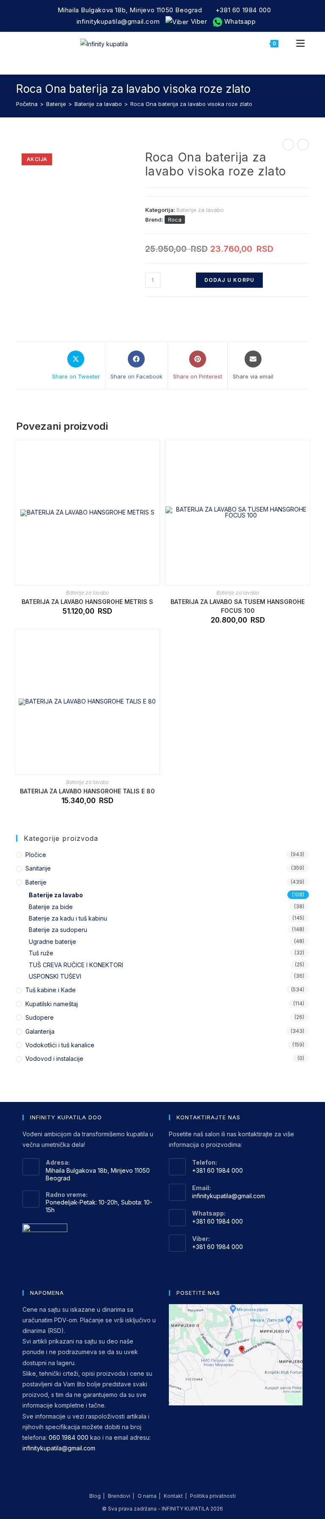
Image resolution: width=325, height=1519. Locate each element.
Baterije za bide (51, 906)
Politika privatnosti (213, 1496)
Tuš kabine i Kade (50, 989)
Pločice (35, 854)
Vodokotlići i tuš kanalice (59, 1045)
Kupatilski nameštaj (51, 1003)
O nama (147, 1496)
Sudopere (39, 1017)
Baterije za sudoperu (58, 929)
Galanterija (40, 1031)
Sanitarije (38, 868)
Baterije (56, 103)
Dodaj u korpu (229, 280)
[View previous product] (288, 144)
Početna (27, 103)
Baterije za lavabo (98, 103)
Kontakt (173, 1496)
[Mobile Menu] (300, 43)
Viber (198, 21)
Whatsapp (239, 21)
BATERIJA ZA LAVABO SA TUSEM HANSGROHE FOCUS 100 (238, 606)
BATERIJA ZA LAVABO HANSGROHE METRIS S (87, 601)
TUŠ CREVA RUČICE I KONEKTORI (76, 964)
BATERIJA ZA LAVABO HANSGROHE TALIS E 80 (87, 791)
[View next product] (303, 144)
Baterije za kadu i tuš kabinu (68, 918)
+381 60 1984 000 (243, 10)
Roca (175, 219)
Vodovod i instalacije (54, 1058)
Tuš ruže (41, 953)
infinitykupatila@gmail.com (118, 21)
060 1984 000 (68, 1437)
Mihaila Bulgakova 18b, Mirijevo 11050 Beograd (130, 10)
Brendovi (119, 1496)
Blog (95, 1496)
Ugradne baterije (52, 941)
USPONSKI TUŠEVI (55, 976)
